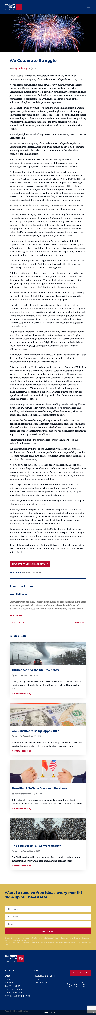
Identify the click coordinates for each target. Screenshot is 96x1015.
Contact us (81, 972)
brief (31, 370)
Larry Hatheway (19, 68)
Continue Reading (21, 694)
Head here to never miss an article (30, 564)
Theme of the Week (31, 572)
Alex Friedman (21, 675)
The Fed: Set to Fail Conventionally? (36, 845)
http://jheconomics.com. (25, 940)
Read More (16, 615)
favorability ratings (19, 255)
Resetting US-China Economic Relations (39, 788)
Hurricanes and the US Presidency (35, 670)
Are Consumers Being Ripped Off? (35, 731)
